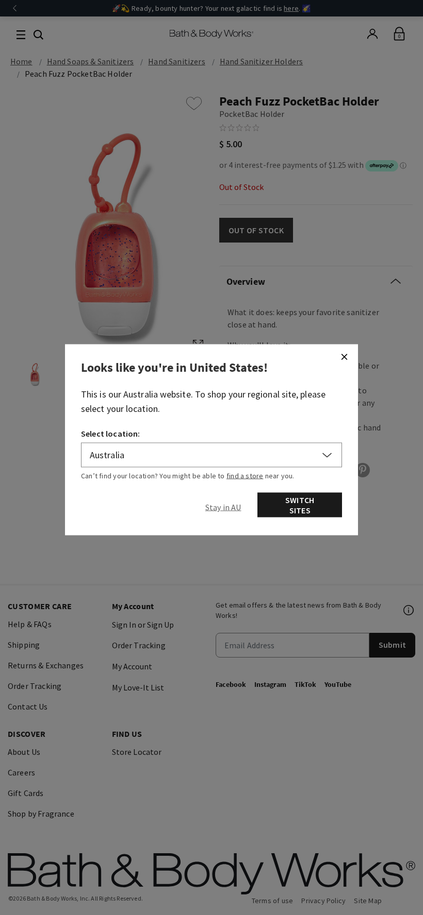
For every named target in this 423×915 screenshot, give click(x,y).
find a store (245, 475)
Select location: (110, 433)
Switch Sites (299, 505)
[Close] (344, 356)
